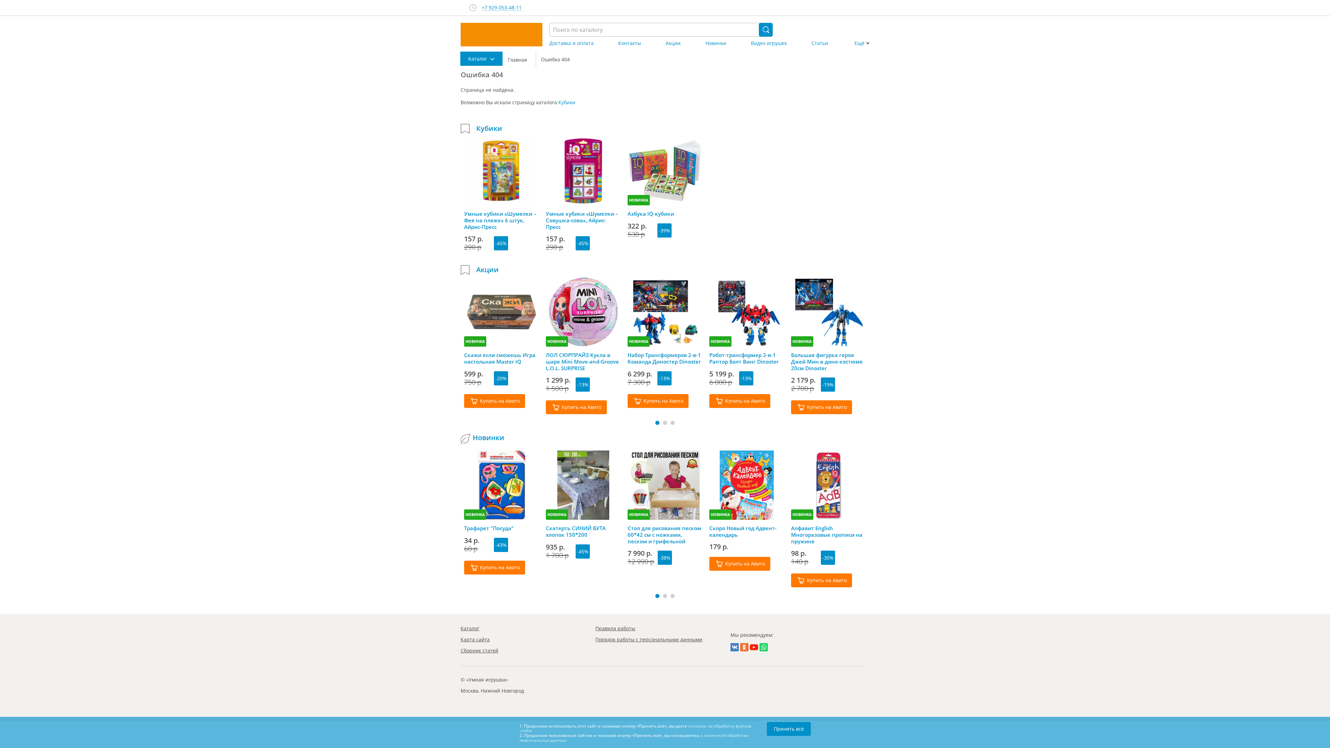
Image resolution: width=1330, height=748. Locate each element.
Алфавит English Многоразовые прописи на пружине (826, 534)
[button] (657, 423)
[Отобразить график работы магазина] (473, 7)
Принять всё (789, 728)
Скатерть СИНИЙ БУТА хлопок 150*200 (576, 531)
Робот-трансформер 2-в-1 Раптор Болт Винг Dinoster (744, 358)
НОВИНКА (638, 200)
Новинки (716, 43)
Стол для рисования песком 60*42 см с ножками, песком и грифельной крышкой (664, 534)
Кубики (566, 102)
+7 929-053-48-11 (502, 8)
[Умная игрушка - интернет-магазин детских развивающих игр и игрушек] (501, 34)
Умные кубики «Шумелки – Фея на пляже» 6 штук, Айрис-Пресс (500, 220)
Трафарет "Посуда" (489, 528)
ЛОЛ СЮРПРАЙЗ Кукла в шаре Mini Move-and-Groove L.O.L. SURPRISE (582, 361)
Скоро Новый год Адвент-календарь (743, 531)
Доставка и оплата (571, 43)
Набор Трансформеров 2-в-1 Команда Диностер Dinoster (664, 358)
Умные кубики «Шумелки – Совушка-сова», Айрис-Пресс (582, 220)
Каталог (470, 628)
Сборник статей (479, 650)
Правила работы (615, 628)
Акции (673, 43)
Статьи (820, 43)
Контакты (629, 43)
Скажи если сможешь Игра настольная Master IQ (499, 358)
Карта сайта (475, 639)
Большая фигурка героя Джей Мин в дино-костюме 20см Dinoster (827, 361)
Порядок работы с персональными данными (648, 639)
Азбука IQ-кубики (651, 214)
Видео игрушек (769, 43)
